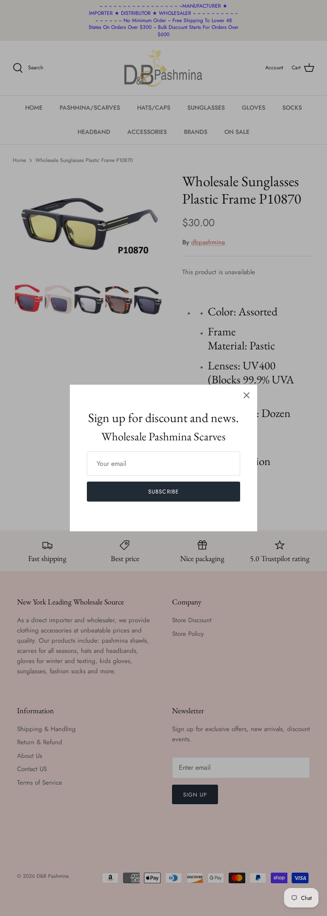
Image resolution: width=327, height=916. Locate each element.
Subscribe (163, 492)
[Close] (246, 395)
